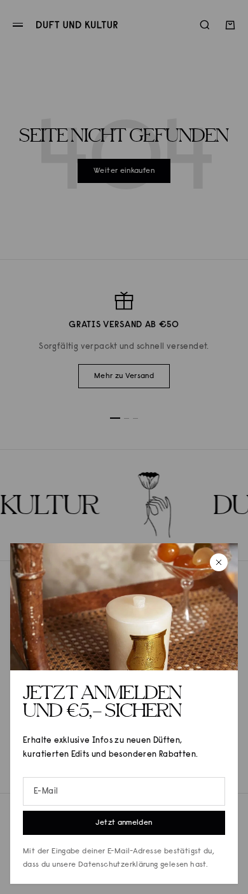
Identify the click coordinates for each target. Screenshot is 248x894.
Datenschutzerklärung (118, 865)
